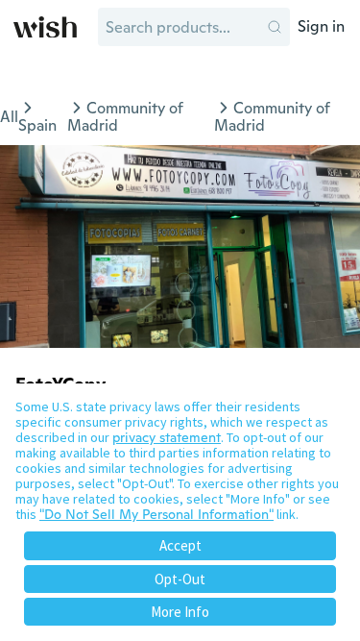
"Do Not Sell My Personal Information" (156, 514)
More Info (180, 612)
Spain (37, 125)
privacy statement (166, 437)
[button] (274, 27)
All (9, 117)
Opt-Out (180, 579)
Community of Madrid (125, 117)
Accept (180, 545)
